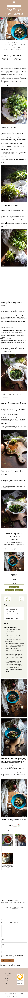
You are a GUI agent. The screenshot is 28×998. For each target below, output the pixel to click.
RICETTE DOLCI (7, 975)
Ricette (15, 900)
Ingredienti (7, 600)
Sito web (3, 950)
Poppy (21, 993)
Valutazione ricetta (5, 922)
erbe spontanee (7, 904)
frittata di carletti (14, 768)
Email (2, 944)
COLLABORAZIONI (8, 973)
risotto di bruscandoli (11, 774)
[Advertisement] (14, 282)
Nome (3, 939)
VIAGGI (6, 983)
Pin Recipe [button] (18, 549)
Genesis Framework (15, 995)
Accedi (18, 996)
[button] (22, 609)
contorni (22, 902)
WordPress (11, 996)
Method (21, 600)
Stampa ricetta (10, 549)
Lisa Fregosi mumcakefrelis (14, 11)
